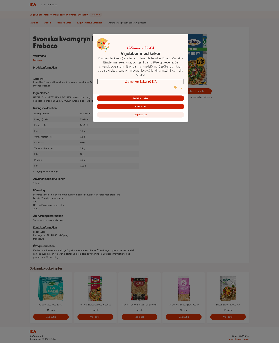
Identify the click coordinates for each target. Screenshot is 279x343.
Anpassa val (140, 114)
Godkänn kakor (141, 98)
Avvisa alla (140, 106)
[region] (140, 78)
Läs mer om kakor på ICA (141, 81)
